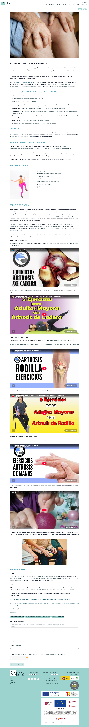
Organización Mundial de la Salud (24, 82)
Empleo (65, 4)
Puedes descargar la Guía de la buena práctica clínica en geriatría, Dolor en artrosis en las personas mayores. (40, 599)
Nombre (12, 641)
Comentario (13, 626)
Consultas (84, 4)
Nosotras (76, 4)
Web (11, 650)
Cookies (12, 684)
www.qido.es (13, 612)
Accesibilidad (13, 680)
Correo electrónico (15, 645)
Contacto (84, 2)
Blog (70, 4)
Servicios (52, 4)
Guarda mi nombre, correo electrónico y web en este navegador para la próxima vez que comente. (38, 654)
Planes (59, 4)
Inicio (45, 4)
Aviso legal (13, 682)
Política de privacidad (16, 678)
